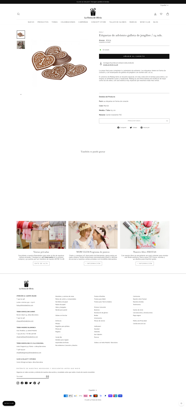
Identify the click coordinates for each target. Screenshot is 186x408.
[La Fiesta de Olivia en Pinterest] (34, 383)
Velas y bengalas (60, 307)
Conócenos (136, 296)
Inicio (100, 32)
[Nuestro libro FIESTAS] (144, 235)
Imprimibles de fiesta (62, 342)
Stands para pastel (61, 310)
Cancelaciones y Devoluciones (143, 313)
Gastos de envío (138, 310)
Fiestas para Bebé (100, 299)
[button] (19, 161)
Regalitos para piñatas (62, 326)
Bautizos (97, 310)
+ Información (144, 263)
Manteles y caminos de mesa (64, 296)
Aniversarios (98, 318)
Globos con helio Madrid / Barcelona (106, 342)
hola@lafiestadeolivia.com (25, 305)
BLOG (155, 22)
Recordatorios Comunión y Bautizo (66, 345)
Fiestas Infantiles (99, 296)
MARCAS (133, 22)
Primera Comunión (100, 307)
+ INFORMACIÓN (93, 263)
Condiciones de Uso (139, 323)
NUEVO (31, 22)
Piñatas (57, 323)
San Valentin (98, 334)
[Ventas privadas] (41, 235)
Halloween (97, 326)
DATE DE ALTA (41, 263)
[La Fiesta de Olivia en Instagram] (18, 383)
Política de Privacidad (140, 321)
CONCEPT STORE (98, 22)
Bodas (96, 315)
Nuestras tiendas (138, 302)
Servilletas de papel (61, 302)
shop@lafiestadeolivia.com (25, 321)
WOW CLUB (145, 22)
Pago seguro (137, 315)
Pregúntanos (134, 121)
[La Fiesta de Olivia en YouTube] (26, 383)
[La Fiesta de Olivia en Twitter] (30, 383)
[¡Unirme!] (47, 376)
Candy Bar (58, 337)
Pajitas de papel (60, 304)
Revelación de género (101, 313)
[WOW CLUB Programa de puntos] (93, 235)
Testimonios (137, 304)
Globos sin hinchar (61, 315)
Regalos (57, 331)
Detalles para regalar (62, 340)
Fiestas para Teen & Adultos (103, 302)
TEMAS (55, 22)
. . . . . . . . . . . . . (59, 313)
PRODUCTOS (43, 22)
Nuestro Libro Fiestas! (140, 299)
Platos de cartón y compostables (65, 299)
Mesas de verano (99, 321)
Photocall (58, 329)
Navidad (96, 329)
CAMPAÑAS (83, 22)
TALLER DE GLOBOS (117, 22)
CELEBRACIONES (68, 22)
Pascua (96, 337)
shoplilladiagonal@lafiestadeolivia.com (29, 352)
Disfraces (58, 321)
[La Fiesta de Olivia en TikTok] (39, 383)
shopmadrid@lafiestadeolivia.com (27, 337)
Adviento (97, 331)
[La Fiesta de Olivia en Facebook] (22, 383)
